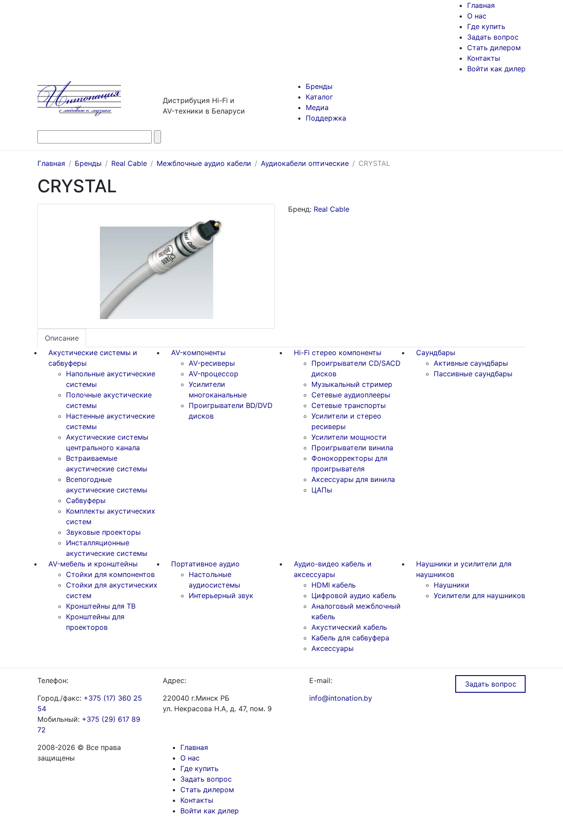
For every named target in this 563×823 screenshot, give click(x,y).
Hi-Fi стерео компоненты (337, 352)
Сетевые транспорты (348, 405)
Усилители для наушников (479, 595)
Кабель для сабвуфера (350, 637)
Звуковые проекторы (103, 532)
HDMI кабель (333, 585)
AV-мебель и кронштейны (93, 563)
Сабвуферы (86, 500)
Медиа (317, 107)
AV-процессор (213, 373)
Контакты (483, 58)
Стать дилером (494, 47)
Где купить (486, 26)
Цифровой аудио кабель (353, 595)
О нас (476, 15)
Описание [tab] (62, 338)
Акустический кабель (349, 627)
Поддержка (326, 118)
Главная (481, 5)
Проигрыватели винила (352, 447)
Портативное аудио (205, 563)
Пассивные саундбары (473, 373)
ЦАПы (321, 489)
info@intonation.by (340, 698)
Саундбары (435, 352)
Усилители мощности (349, 437)
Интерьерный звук (221, 595)
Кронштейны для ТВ (100, 606)
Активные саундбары (471, 363)
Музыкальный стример (351, 384)
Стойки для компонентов (110, 574)
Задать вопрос (493, 37)
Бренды (319, 86)
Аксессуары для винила (353, 479)
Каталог (319, 96)
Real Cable (331, 209)
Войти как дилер (496, 68)
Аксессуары (332, 648)
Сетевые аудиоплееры (350, 394)
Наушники (451, 585)
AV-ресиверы (212, 363)
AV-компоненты (198, 352)
